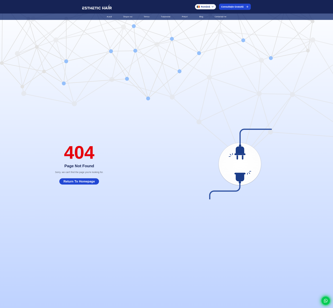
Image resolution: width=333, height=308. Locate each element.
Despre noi (127, 17)
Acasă (109, 16)
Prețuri (185, 16)
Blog (201, 16)
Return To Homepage (79, 181)
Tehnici (146, 17)
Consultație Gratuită (232, 6)
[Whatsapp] (326, 301)
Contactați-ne (220, 16)
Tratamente (165, 17)
